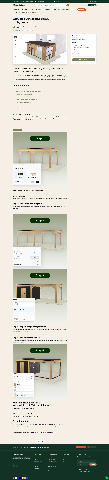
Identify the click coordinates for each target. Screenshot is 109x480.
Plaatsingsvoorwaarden (52, 463)
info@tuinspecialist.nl (83, 469)
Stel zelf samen (81, 9)
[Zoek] (67, 5)
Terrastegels (47, 9)
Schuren (31, 9)
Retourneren (50, 470)
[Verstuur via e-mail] (30, 30)
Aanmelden (92, 464)
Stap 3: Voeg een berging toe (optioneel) (27, 99)
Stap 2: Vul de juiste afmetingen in (25, 97)
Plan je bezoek (82, 447)
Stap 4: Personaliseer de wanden (25, 102)
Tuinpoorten (36, 468)
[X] (22, 30)
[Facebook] (25, 30)
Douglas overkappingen (38, 457)
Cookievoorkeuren (93, 477)
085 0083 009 (81, 467)
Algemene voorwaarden (70, 477)
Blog (17, 12)
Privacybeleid (78, 477)
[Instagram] (17, 465)
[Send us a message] (106, 477)
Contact (95, 1)
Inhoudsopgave (75, 37)
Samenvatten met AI (84, 59)
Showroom (65, 457)
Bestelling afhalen (51, 457)
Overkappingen (16, 9)
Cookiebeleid (85, 477)
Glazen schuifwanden (38, 461)
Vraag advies (92, 447)
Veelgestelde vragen (52, 461)
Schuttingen (38, 9)
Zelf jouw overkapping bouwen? (22, 88)
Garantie (49, 468)
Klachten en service (52, 459)
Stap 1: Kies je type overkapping (24, 94)
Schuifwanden (56, 9)
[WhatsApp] (27, 30)
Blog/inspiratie (90, 1)
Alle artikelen (40, 441)
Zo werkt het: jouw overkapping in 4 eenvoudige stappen (28, 91)
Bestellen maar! (18, 107)
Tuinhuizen (24, 9)
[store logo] (19, 5)
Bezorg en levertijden (52, 466)
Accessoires (65, 9)
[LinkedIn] (20, 30)
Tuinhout (72, 9)
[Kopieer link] (32, 30)
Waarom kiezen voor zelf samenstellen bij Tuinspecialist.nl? (29, 105)
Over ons (64, 459)
